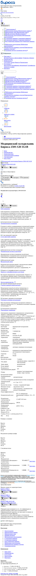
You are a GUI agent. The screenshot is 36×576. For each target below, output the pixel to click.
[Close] (2, 194)
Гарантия (6, 108)
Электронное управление (8, 310)
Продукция (5, 25)
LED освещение (5, 208)
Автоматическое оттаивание (9, 223)
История (6, 58)
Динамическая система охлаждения (11, 251)
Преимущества (8, 59)
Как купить (7, 120)
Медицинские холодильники (12, 138)
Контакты (7, 68)
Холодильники (10, 29)
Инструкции (7, 65)
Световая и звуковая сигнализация (10, 300)
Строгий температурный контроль (10, 285)
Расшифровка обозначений (19, 65)
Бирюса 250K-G (5, 495)
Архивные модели (21, 50)
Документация (8, 157)
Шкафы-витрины (20, 34)
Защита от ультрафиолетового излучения (12, 272)
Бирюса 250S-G (5, 489)
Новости (17, 62)
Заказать (5, 205)
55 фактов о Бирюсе (28, 58)
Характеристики (8, 154)
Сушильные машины (23, 40)
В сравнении (6, 179)
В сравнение (25, 177)
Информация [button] (8, 61)
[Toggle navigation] (2, 53)
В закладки (6, 177)
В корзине (14, 205)
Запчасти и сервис (9, 67)
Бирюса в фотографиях (15, 58)
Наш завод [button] (7, 56)
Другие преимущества (7, 282)
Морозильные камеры (24, 31)
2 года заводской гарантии (8, 236)
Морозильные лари (22, 32)
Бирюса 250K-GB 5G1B (7, 501)
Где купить (7, 62)
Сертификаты (31, 65)
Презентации (24, 62)
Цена (5, 151)
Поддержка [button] (7, 64)
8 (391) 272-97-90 (19, 186)
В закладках (15, 177)
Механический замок (7, 261)
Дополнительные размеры (11, 155)
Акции (13, 62)
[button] (7, 12)
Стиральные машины (24, 38)
